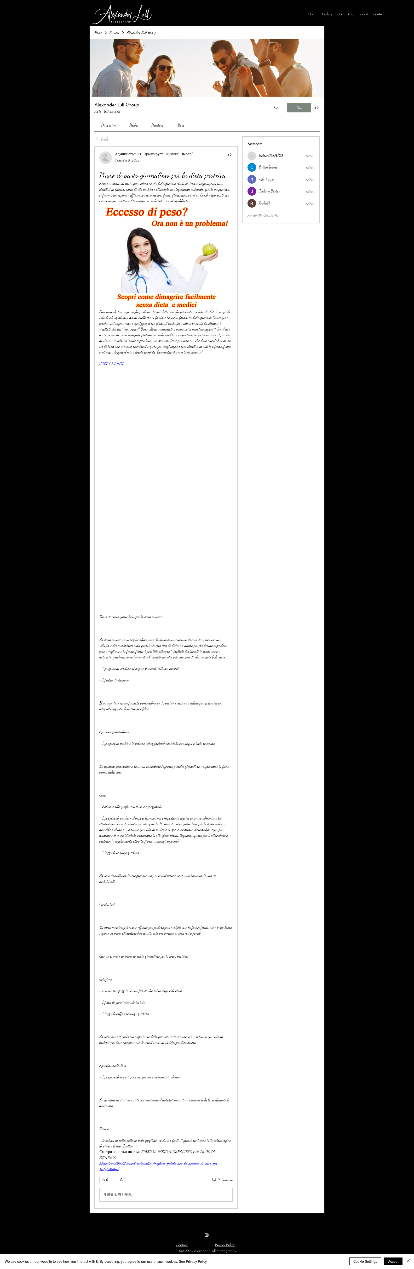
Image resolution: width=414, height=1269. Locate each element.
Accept (393, 1261)
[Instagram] (206, 1129)
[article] (166, 624)
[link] (108, 125)
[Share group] (317, 107)
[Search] (276, 107)
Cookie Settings (365, 1261)
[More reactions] (119, 1074)
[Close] (408, 1261)
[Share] (230, 154)
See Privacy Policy (193, 1261)
